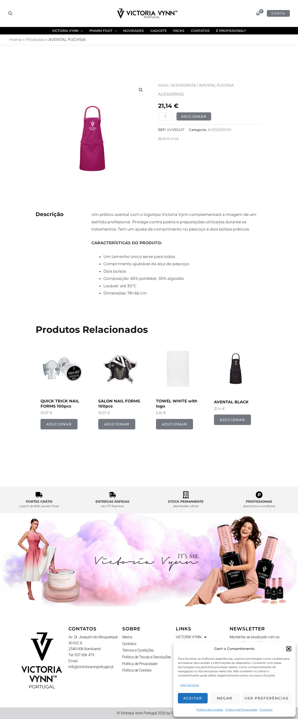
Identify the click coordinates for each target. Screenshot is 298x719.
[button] (288, 648)
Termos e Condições (138, 650)
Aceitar (192, 698)
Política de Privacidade (241, 709)
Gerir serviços (189, 685)
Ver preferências (266, 698)
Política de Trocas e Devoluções (146, 657)
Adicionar (194, 116)
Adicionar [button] (59, 424)
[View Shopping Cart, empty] (258, 13)
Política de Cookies (209, 709)
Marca (127, 637)
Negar (224, 698)
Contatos (266, 709)
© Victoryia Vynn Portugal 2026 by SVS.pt (149, 713)
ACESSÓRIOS (183, 85)
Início (163, 85)
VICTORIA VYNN (188, 637)
